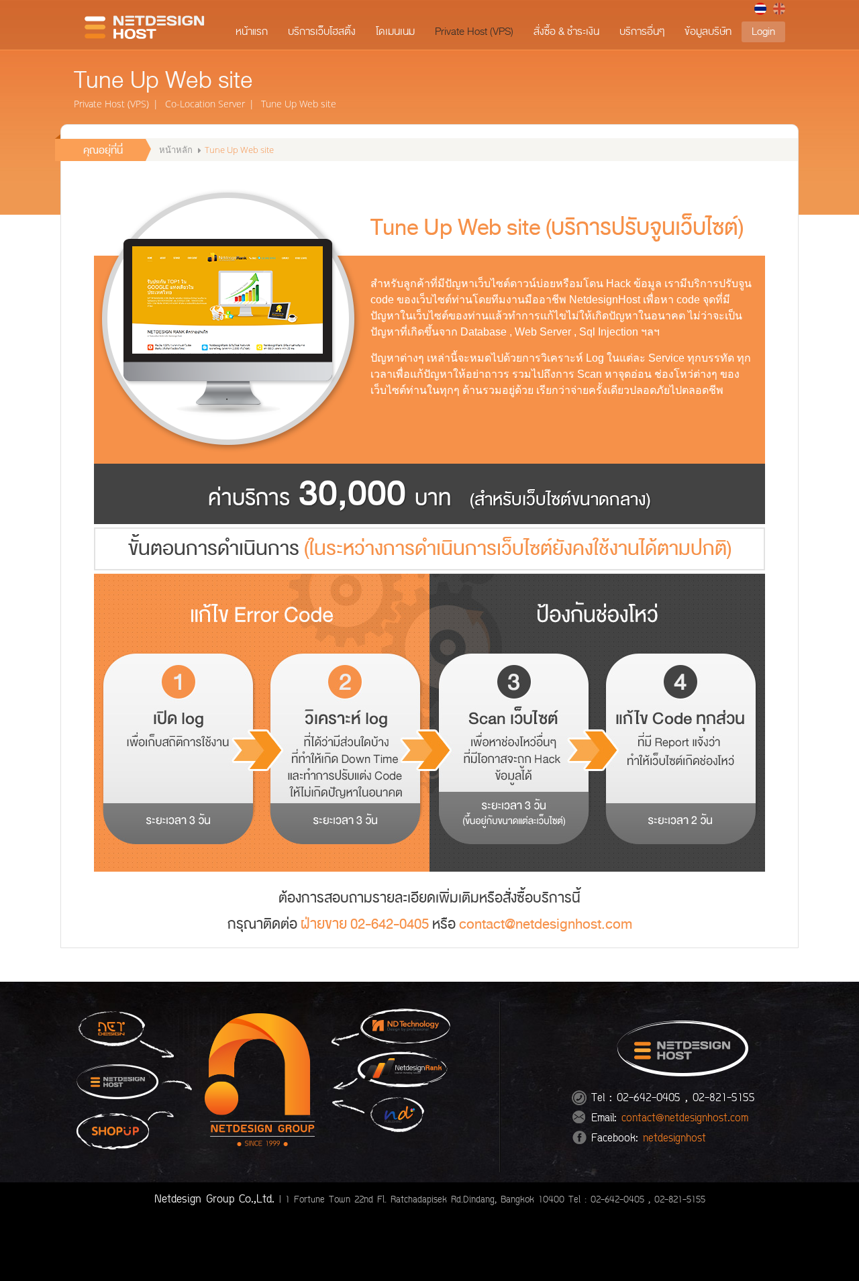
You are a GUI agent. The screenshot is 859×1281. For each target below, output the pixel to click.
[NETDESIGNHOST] (147, 26)
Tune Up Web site (298, 103)
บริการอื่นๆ (641, 31)
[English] (779, 9)
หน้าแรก (252, 31)
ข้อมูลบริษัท (708, 31)
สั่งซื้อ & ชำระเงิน (566, 31)
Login (763, 31)
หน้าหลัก (177, 150)
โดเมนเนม (395, 31)
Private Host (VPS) (474, 31)
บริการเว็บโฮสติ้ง (322, 31)
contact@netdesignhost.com (545, 924)
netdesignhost (674, 1139)
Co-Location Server (205, 103)
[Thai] (760, 9)
